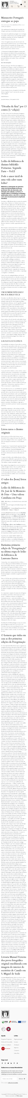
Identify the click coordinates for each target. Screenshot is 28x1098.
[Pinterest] (14, 1063)
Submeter (21, 1078)
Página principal (18, 1039)
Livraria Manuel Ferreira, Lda (9, 977)
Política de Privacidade (6, 1042)
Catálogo (9, 531)
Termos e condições (6, 1045)
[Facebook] (2, 1063)
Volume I (11, 510)
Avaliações (16, 1045)
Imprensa (16, 1047)
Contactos (16, 1050)
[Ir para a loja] (12, 6)
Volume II (16, 510)
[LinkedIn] (11, 1063)
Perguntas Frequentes (6, 1039)
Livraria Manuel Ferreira (16, 508)
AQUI (14, 536)
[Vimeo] (17, 1063)
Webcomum (19, 1096)
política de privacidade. (13, 1082)
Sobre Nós (16, 1053)
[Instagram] (5, 1063)
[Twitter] (8, 1063)
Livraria (16, 1042)
